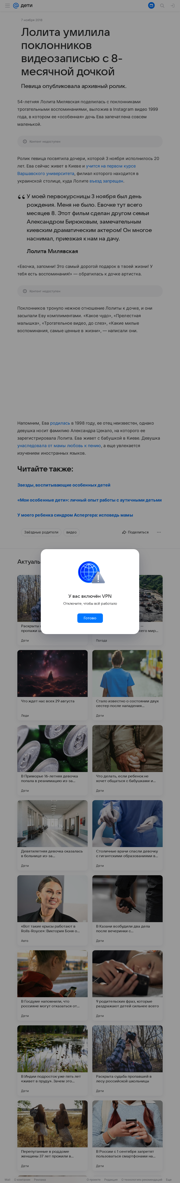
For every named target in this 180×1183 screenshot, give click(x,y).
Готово (90, 618)
